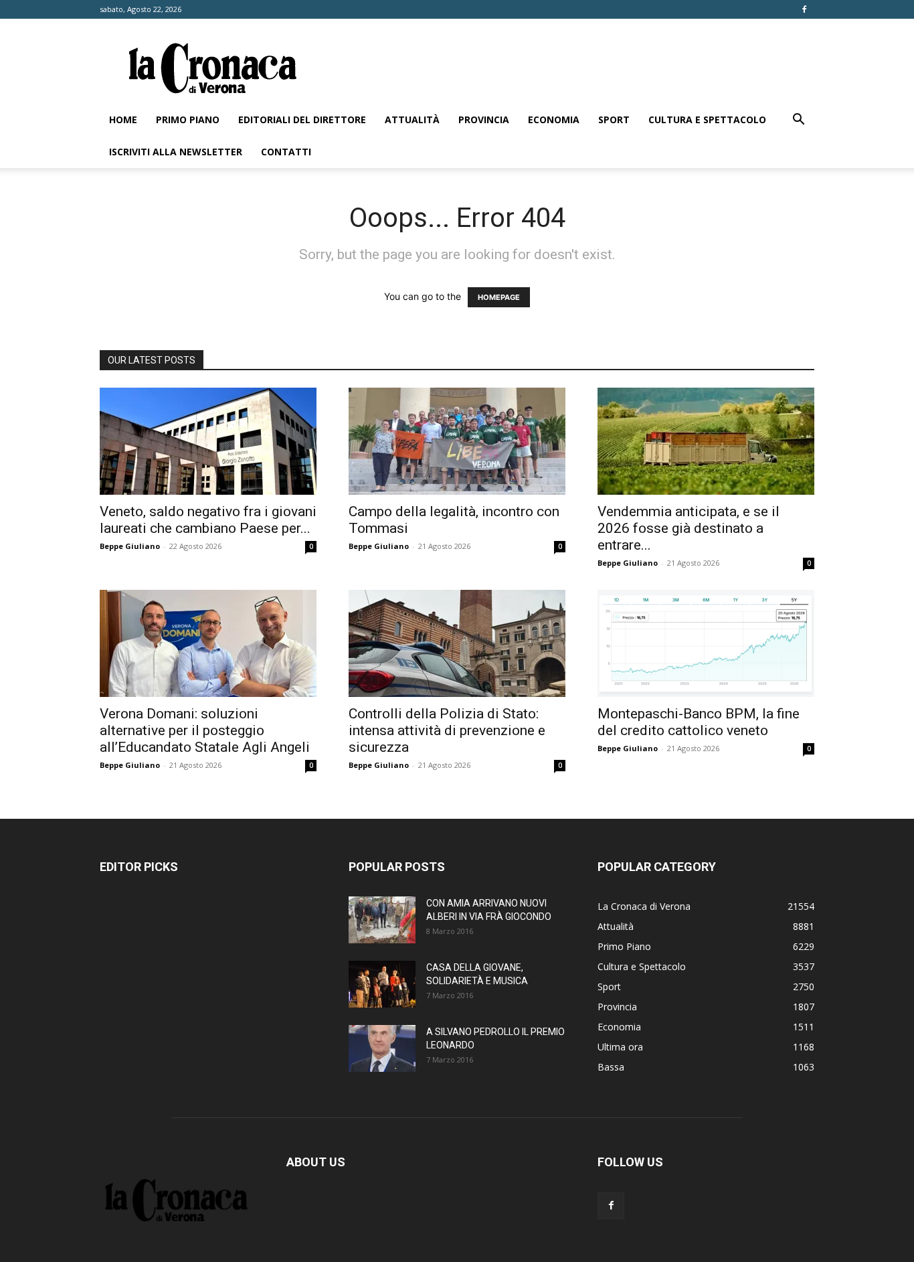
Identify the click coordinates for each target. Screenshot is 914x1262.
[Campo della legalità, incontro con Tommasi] (457, 441)
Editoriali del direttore (302, 119)
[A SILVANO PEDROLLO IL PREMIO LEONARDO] (382, 1048)
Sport (614, 119)
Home (123, 119)
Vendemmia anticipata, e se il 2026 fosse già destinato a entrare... (689, 528)
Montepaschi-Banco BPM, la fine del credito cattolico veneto (699, 722)
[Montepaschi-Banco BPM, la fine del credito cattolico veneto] (706, 643)
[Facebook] (804, 9)
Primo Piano (187, 119)
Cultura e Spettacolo (707, 119)
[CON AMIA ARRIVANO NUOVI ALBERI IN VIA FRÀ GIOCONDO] (382, 919)
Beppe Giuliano (130, 546)
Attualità (412, 119)
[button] (798, 120)
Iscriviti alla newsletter (175, 151)
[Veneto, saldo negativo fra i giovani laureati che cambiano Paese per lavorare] (208, 441)
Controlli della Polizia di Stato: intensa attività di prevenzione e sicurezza (447, 730)
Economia (553, 119)
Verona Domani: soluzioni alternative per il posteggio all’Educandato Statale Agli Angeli (205, 730)
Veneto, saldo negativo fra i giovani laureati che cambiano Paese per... (208, 519)
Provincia (483, 119)
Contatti (286, 151)
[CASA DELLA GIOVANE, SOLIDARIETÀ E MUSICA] (382, 984)
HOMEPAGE (499, 297)
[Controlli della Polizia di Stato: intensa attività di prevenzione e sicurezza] (457, 643)
